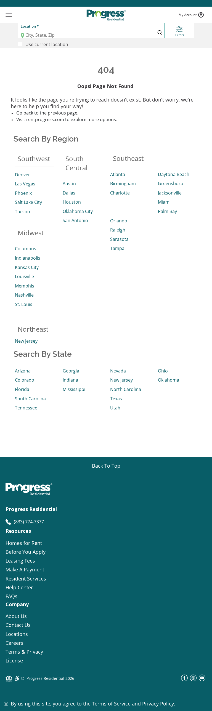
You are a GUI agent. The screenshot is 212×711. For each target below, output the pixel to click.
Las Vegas (25, 184)
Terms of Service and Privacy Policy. (133, 703)
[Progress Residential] (106, 15)
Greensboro (170, 183)
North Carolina (125, 389)
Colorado (24, 380)
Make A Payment (25, 569)
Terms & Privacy (24, 651)
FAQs (11, 596)
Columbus (25, 249)
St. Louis (23, 304)
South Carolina (30, 399)
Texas (116, 399)
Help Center (19, 587)
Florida (22, 389)
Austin (69, 183)
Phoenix (23, 193)
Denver (22, 175)
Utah (115, 408)
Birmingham (123, 183)
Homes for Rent (24, 543)
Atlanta (117, 174)
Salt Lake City (28, 202)
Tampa (117, 248)
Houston (72, 202)
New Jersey (26, 341)
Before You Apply (26, 551)
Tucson (22, 212)
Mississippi (74, 389)
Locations (17, 634)
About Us (16, 616)
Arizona (23, 371)
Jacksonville (170, 193)
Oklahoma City (78, 211)
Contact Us (18, 625)
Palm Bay (167, 211)
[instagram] (193, 680)
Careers (14, 643)
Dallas (69, 193)
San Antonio (75, 220)
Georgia (71, 371)
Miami (164, 202)
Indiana (70, 380)
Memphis (24, 286)
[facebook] (184, 680)
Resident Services (26, 578)
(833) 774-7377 (29, 522)
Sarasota (119, 239)
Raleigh (117, 230)
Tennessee (26, 408)
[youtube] (202, 680)
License (14, 660)
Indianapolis (27, 258)
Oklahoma (168, 380)
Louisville (24, 276)
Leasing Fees (20, 560)
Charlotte (120, 193)
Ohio (163, 371)
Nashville (24, 295)
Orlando (118, 221)
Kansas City (27, 267)
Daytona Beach (173, 174)
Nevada (118, 371)
